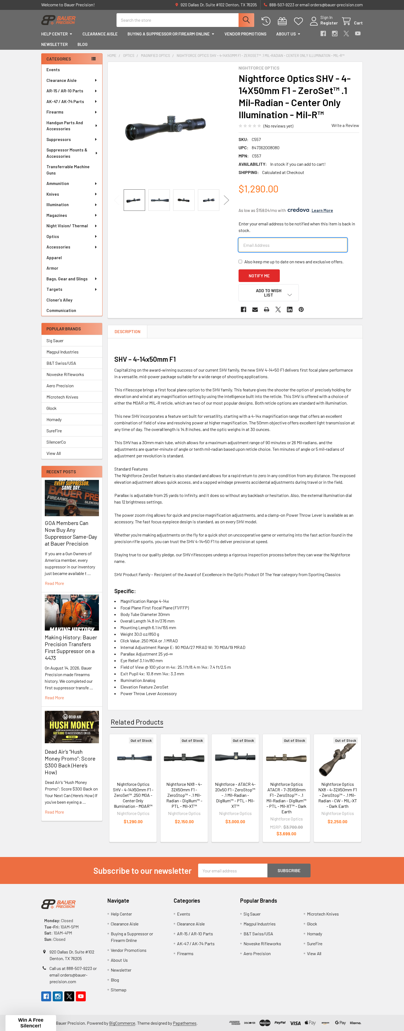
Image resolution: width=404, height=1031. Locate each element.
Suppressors (58, 139)
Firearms (54, 111)
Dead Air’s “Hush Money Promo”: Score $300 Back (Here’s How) (70, 761)
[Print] (267, 309)
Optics (52, 236)
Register (329, 22)
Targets (54, 289)
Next (226, 200)
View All (53, 453)
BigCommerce (122, 1023)
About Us (286, 33)
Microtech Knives (62, 396)
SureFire (54, 430)
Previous (116, 200)
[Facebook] (323, 33)
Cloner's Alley (59, 299)
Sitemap (118, 989)
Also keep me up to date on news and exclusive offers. (294, 261)
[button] (269, 292)
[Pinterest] (301, 309)
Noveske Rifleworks (65, 374)
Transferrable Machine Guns (68, 169)
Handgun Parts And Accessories (64, 125)
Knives (52, 194)
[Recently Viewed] (267, 21)
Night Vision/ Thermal (67, 225)
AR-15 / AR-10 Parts (64, 90)
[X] (346, 33)
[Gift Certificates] (283, 21)
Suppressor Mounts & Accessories (66, 153)
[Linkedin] (290, 309)
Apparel (54, 257)
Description (127, 331)
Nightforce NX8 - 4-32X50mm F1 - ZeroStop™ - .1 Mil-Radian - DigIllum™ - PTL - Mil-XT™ (184, 795)
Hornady (54, 419)
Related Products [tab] (137, 722)
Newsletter (54, 44)
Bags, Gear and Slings (67, 278)
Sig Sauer (54, 340)
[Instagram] (335, 33)
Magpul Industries (62, 351)
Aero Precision (60, 385)
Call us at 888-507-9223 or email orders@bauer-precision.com (73, 975)
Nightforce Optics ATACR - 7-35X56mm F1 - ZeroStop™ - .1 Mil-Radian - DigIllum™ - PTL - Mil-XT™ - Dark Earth (286, 797)
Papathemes (185, 1023)
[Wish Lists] (299, 21)
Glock (51, 408)
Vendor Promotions (245, 33)
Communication (61, 310)
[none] (171, 125)
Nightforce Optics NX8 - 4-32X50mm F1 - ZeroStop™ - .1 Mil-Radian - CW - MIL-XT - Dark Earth (337, 795)
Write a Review (345, 125)
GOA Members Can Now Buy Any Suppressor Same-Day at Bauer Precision (71, 533)
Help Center (54, 33)
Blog (83, 44)
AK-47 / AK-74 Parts (65, 101)
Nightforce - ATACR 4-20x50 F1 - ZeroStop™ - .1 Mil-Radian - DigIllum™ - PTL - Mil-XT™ (235, 795)
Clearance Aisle (100, 33)
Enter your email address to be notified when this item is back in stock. (297, 227)
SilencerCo (56, 441)
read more (54, 583)
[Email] (255, 309)
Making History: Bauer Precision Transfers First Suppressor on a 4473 (71, 647)
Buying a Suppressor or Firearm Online (169, 33)
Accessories (58, 246)
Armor (52, 268)
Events (53, 69)
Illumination (57, 204)
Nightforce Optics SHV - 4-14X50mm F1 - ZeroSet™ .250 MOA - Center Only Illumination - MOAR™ (133, 795)
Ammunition (57, 183)
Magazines (56, 215)
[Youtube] (358, 33)
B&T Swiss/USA (61, 363)
